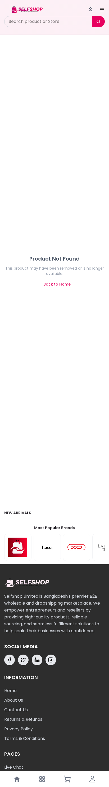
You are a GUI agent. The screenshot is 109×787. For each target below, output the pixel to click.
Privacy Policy (18, 729)
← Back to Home (55, 284)
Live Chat (13, 767)
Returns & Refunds (23, 719)
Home (10, 691)
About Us (13, 700)
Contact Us (16, 710)
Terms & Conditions (24, 738)
